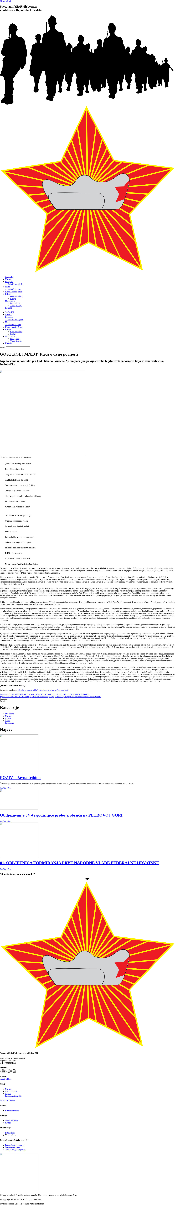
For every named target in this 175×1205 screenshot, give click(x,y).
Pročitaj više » (5, 788)
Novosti (8, 279)
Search (3, 348)
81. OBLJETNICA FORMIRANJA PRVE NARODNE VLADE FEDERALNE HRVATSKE (79, 862)
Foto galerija (15, 303)
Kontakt (8, 308)
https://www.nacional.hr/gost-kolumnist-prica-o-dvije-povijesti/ (43, 690)
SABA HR (9, 277)
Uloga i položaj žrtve (13, 292)
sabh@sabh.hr (6, 1079)
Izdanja (8, 294)
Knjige (13, 299)
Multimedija (10, 301)
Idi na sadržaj (5, 1)
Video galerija (16, 305)
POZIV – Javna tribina (20, 777)
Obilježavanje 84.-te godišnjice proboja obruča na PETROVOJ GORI (61, 815)
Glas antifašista (16, 296)
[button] (87, 699)
